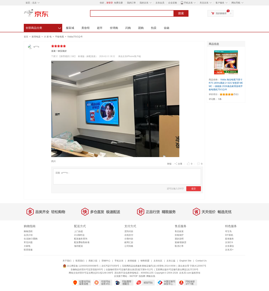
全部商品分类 (43, 27)
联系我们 (80, 260)
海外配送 (78, 246)
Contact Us (201, 260)
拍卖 (153, 27)
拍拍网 (142, 276)
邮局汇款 (128, 242)
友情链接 (132, 260)
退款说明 (179, 238)
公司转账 (128, 246)
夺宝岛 (228, 231)
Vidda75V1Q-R (75, 36)
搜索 (181, 13)
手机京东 (188, 2)
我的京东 (144, 2)
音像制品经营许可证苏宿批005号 (87, 269)
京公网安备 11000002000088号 (82, 266)
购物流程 (28, 231)
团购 (141, 27)
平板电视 (59, 36)
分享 (180, 164)
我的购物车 (221, 13)
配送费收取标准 (81, 242)
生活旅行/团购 (31, 238)
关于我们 (67, 260)
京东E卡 (229, 242)
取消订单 (179, 246)
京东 (48, 14)
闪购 (128, 27)
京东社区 (158, 260)
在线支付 (128, 235)
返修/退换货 (180, 242)
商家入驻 (93, 260)
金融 (166, 27)
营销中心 (106, 260)
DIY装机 (229, 235)
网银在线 (150, 276)
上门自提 (78, 231)
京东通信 (229, 246)
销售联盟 (145, 260)
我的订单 (131, 2)
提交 (193, 188)
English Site (185, 260)
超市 (99, 27)
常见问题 (28, 242)
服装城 (70, 27)
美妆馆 (85, 27)
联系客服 (28, 249)
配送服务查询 (80, 238)
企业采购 (172, 2)
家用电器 (36, 36)
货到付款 (128, 231)
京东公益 (171, 260)
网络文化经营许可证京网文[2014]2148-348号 (91, 273)
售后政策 (179, 231)
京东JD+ (229, 249)
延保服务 (229, 238)
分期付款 (128, 238)
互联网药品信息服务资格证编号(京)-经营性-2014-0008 (148, 266)
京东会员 (160, 2)
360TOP (133, 276)
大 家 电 (48, 36)
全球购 (114, 27)
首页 (26, 36)
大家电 (27, 246)
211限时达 (79, 235)
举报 (169, 164)
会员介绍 (28, 235)
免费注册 (118, 2)
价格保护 (179, 235)
